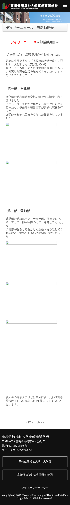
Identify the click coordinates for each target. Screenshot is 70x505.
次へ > (40, 422)
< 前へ (29, 422)
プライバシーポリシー (35, 487)
